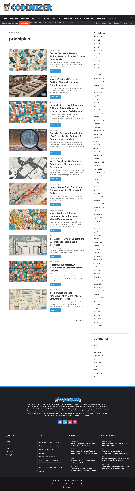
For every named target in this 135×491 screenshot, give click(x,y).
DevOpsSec (68, 18)
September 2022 (99, 89)
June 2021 (96, 141)
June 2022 (97, 99)
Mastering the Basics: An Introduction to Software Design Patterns (66, 268)
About (104, 23)
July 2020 (96, 179)
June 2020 (97, 183)
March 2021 (97, 151)
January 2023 (97, 75)
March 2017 (97, 319)
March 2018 (97, 277)
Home (5, 18)
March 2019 (97, 235)
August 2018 (97, 259)
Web (53, 18)
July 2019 (96, 221)
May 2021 (96, 144)
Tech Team (42, 471)
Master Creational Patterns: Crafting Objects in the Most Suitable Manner (64, 82)
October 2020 (98, 169)
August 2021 (97, 134)
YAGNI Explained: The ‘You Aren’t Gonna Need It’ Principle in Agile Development (66, 164)
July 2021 (96, 137)
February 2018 (98, 280)
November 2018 (98, 249)
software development (45, 464)
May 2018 (96, 270)
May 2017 (96, 312)
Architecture (25, 18)
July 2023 (96, 54)
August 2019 (97, 218)
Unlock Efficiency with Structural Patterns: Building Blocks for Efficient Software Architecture (66, 108)
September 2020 (99, 172)
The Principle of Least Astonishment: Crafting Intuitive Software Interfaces (66, 296)
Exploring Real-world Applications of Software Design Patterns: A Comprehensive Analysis (67, 136)
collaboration (60, 446)
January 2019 (97, 242)
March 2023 (97, 68)
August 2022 (97, 92)
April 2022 (96, 106)
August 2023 (97, 50)
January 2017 (97, 326)
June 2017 (96, 308)
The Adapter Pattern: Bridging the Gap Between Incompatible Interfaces (67, 242)
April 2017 (96, 315)
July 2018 (96, 263)
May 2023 (96, 61)
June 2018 (96, 266)
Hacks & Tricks (88, 18)
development (42, 453)
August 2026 (97, 36)
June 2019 (96, 225)
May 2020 (96, 186)
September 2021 (98, 130)
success (57, 464)
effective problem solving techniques (49, 457)
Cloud (39, 18)
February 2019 (98, 239)
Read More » (55, 71)
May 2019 (96, 228)
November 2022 (98, 82)
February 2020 (98, 197)
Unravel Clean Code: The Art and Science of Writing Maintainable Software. (66, 190)
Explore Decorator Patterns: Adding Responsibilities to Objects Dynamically (67, 56)
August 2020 (97, 176)
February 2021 (98, 155)
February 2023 (98, 71)
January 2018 (97, 284)
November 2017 (98, 291)
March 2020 (97, 193)
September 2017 (98, 298)
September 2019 (98, 214)
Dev (33, 18)
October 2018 (97, 252)
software (55, 460)
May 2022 (96, 103)
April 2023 (96, 64)
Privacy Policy (128, 23)
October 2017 (97, 294)
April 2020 (96, 190)
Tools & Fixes (100, 18)
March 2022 (97, 110)
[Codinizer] (27, 7)
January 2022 (97, 117)
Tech (60, 467)
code (51, 446)
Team (59, 18)
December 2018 (98, 246)
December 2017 (98, 287)
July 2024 (96, 47)
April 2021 (96, 148)
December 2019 (98, 204)
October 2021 (97, 127)
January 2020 (97, 200)
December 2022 (98, 78)
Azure (50, 442)
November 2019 (98, 207)
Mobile (46, 18)
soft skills (47, 460)
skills (40, 460)
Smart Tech (14, 18)
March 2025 (97, 43)
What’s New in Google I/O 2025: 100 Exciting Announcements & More (52, 22)
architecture (42, 442)
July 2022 (96, 96)
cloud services (43, 446)
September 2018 (98, 256)
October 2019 (97, 211)
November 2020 (98, 165)
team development (50, 467)
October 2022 (98, 85)
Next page (79, 320)
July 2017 (96, 305)
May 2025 (96, 40)
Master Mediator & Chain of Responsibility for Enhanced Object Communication (64, 216)
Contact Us (117, 23)
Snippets (78, 18)
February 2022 (98, 113)
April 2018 (96, 273)
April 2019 (96, 232)
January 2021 (97, 158)
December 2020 (98, 162)
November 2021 (98, 124)
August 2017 (97, 301)
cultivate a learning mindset (47, 449)
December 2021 (98, 120)
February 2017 (98, 322)
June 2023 (97, 57)
